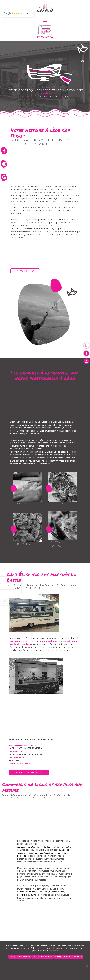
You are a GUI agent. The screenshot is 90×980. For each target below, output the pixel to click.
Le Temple (63, 853)
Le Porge (21, 856)
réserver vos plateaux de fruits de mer (35, 847)
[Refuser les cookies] (87, 966)
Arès (46, 853)
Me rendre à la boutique (29, 772)
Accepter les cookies (19, 957)
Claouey (53, 853)
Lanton (30, 853)
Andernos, (22, 853)
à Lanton (53, 892)
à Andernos (36, 895)
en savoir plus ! (25, 271)
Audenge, (64, 850)
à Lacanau (43, 892)
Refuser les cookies (42, 957)
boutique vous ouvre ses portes (38, 739)
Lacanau (39, 853)
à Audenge (32, 892)
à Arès (61, 892)
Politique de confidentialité (68, 957)
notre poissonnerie (20, 231)
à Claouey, (22, 892)
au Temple (22, 895)
